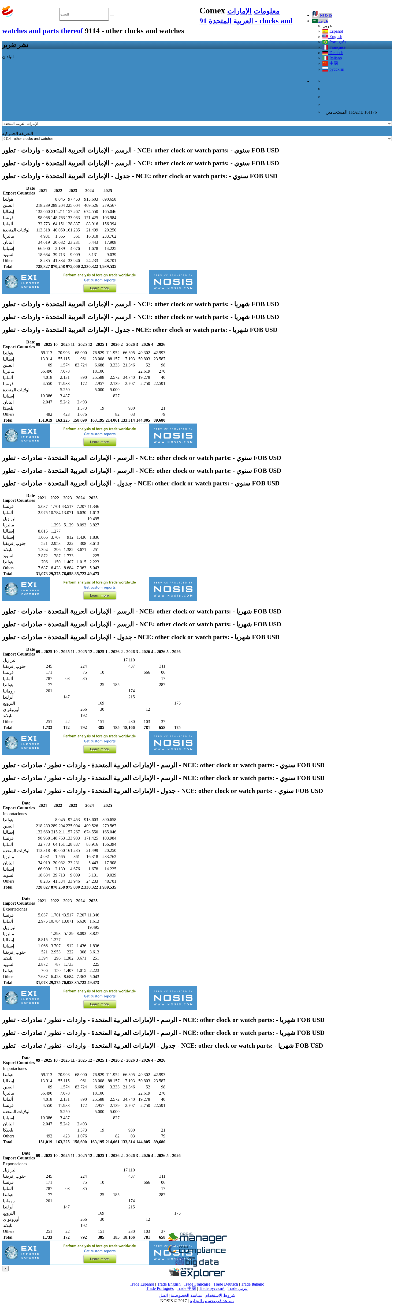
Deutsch (335, 52)
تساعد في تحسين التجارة (212, 1300)
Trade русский (212, 1288)
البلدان (8, 56)
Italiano (335, 58)
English (335, 36)
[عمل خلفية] (197, 1242)
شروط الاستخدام (220, 1295)
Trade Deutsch (225, 1284)
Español (335, 31)
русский (336, 69)
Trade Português (160, 1288)
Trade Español (142, 1284)
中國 (333, 63)
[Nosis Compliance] (197, 1254)
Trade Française (197, 1284)
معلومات (267, 11)
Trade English (169, 1284)
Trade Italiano (252, 1284)
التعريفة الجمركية (17, 133)
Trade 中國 (186, 1288)
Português (337, 42)
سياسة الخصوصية (186, 1295)
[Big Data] (197, 1265)
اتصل (163, 1295)
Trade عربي (238, 1288)
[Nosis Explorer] (197, 1277)
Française (336, 47)
